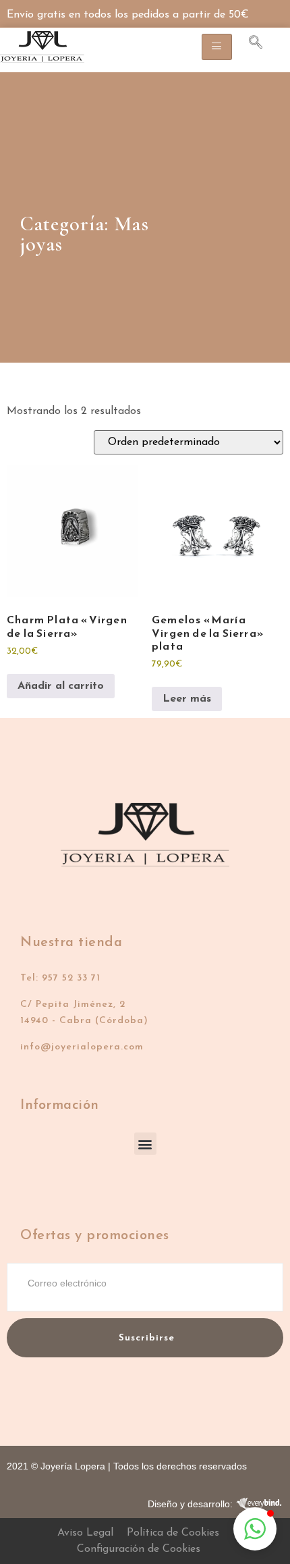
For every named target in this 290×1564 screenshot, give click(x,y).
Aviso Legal (85, 1533)
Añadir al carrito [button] (61, 686)
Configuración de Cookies (138, 1549)
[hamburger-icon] (217, 47)
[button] (145, 1143)
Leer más (187, 699)
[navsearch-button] (248, 44)
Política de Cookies (173, 1533)
